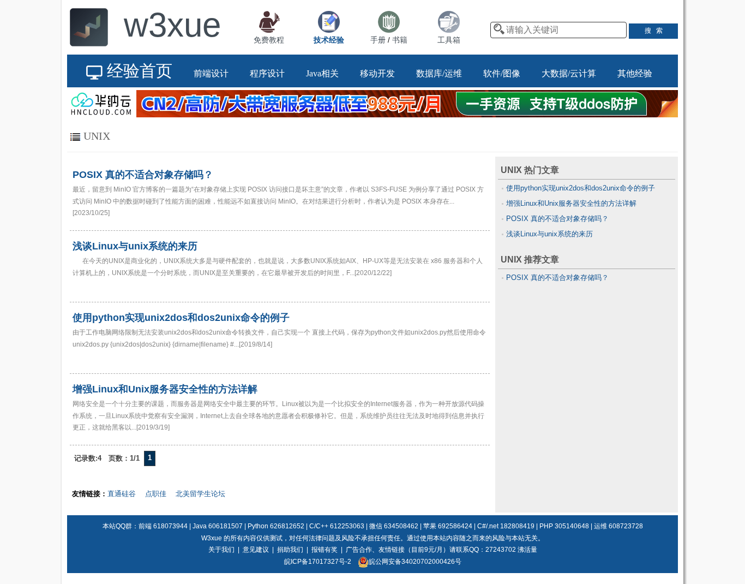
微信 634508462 (393, 526)
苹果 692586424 (447, 526)
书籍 (399, 39)
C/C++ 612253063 (336, 526)
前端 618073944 (163, 526)
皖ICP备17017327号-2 (317, 561)
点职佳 (155, 494)
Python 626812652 (276, 526)
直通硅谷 (121, 494)
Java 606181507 (218, 526)
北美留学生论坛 (200, 494)
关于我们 (221, 549)
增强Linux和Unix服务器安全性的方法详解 (571, 203)
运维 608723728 (618, 526)
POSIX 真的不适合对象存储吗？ (557, 218)
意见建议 (256, 549)
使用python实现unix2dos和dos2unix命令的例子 (580, 188)
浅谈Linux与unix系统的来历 (549, 234)
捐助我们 (290, 549)
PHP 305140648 (564, 526)
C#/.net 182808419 (505, 526)
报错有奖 (324, 549)
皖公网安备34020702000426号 (415, 561)
